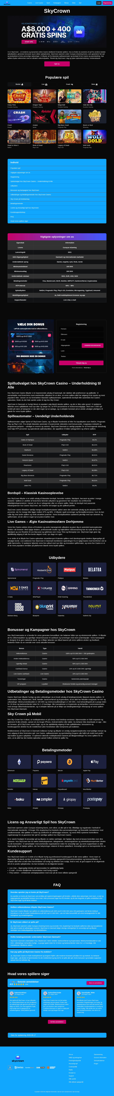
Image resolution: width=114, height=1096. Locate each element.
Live (43, 84)
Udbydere (14, 186)
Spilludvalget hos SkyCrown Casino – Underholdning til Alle (32, 181)
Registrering (15, 177)
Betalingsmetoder (17, 203)
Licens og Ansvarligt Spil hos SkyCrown (25, 208)
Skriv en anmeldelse (95, 983)
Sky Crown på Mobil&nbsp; (20, 199)
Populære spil (15, 168)
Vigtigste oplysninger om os (20, 172)
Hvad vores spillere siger (19, 221)
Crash (68, 84)
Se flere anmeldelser (57, 1022)
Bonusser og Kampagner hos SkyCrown (25, 190)
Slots (93, 84)
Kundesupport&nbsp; (18, 212)
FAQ (12, 217)
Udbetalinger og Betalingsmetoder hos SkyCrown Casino (31, 195)
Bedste (18, 84)
